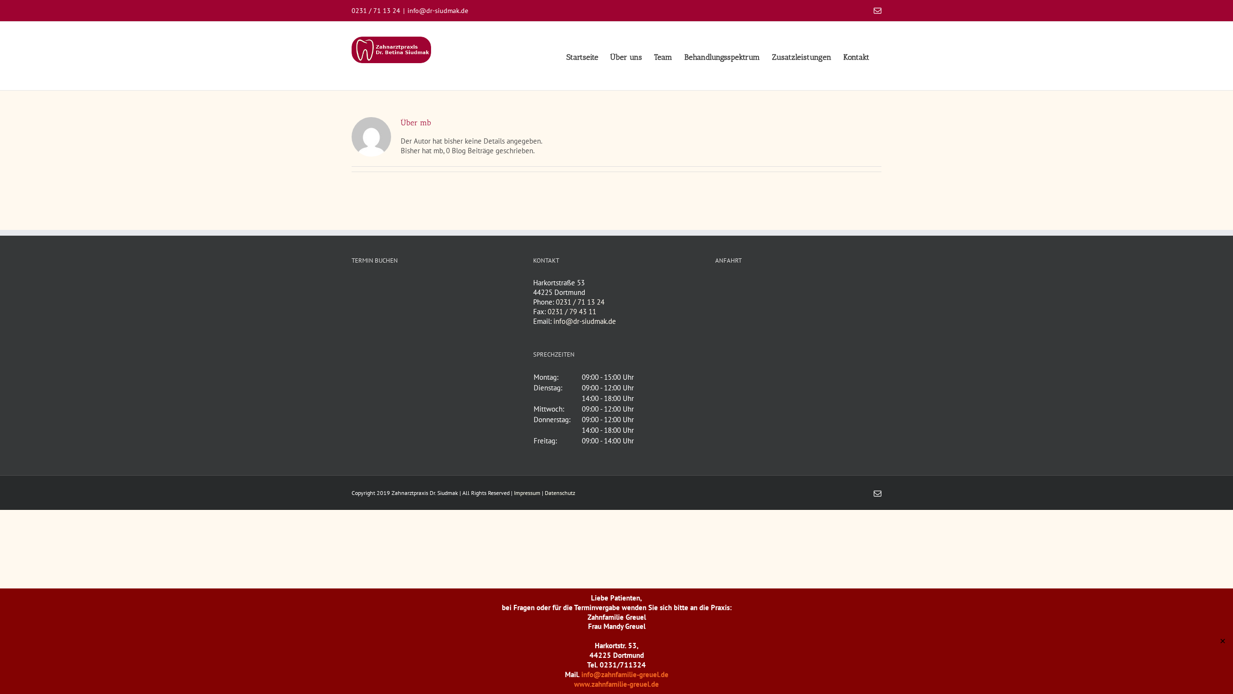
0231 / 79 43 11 (572, 311)
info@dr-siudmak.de (437, 10)
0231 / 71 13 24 (580, 302)
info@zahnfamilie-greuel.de (625, 674)
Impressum (527, 492)
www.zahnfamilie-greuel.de (616, 684)
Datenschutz (560, 492)
